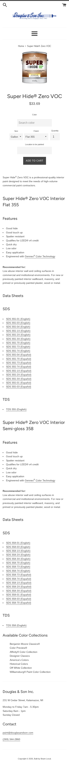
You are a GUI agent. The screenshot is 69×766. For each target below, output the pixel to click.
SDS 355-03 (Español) (18, 386)
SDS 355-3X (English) (18, 338)
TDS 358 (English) (16, 625)
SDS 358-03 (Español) (18, 598)
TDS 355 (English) (16, 409)
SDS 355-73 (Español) (18, 362)
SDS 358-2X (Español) (18, 586)
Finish (36, 131)
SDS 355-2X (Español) (18, 374)
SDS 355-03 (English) (18, 322)
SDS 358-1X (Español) (18, 582)
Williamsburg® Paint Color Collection (30, 671)
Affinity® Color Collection (23, 651)
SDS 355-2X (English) (18, 334)
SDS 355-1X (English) (18, 330)
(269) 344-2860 (11, 739)
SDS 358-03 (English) (18, 546)
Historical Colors (19, 663)
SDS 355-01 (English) (18, 318)
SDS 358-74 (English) (18, 570)
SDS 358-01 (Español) (18, 594)
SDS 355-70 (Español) (18, 358)
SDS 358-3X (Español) (18, 590)
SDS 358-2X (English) (18, 554)
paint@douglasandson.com (18, 732)
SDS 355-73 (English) (18, 346)
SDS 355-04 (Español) (18, 354)
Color (34, 115)
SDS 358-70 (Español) (18, 602)
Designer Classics (20, 655)
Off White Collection (21, 667)
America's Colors (19, 660)
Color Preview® (18, 647)
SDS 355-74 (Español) (18, 366)
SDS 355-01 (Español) (18, 382)
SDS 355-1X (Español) (18, 370)
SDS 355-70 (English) (18, 342)
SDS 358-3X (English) (18, 558)
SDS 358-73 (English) (18, 566)
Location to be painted (34, 144)
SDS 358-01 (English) (18, 542)
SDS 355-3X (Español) (18, 378)
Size (16, 131)
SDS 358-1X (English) (18, 550)
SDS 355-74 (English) (18, 350)
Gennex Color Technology (40, 256)
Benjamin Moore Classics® (25, 643)
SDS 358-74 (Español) (18, 578)
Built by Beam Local (42, 759)
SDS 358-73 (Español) (18, 574)
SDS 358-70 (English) (18, 562)
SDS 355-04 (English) (18, 326)
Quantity (55, 131)
